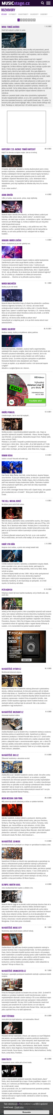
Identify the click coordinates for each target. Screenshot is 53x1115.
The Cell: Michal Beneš (11, 501)
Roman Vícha (7, 455)
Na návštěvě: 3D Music (11, 841)
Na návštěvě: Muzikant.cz (12, 712)
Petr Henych (7, 589)
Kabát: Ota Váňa (8, 544)
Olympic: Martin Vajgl (11, 884)
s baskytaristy (23, 14)
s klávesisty (34, 14)
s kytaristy (12, 14)
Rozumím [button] (27, 1112)
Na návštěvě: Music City (12, 927)
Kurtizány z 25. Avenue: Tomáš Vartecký (19, 149)
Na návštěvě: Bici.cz (10, 755)
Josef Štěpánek (8, 1016)
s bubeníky (43, 14)
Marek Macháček (9, 283)
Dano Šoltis (6, 1059)
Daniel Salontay (8, 329)
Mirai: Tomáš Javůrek (10, 26)
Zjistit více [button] (19, 1107)
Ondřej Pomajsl (8, 412)
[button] (34, 20)
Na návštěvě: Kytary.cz (11, 668)
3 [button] (23, 20)
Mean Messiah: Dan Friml (12, 798)
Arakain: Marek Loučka (11, 240)
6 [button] (31, 20)
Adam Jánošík (7, 194)
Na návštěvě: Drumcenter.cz (14, 970)
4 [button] (26, 20)
